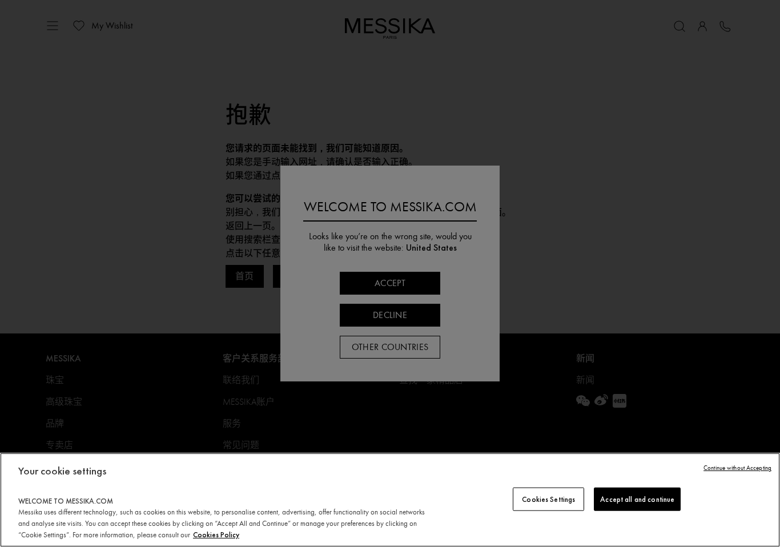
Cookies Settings (548, 499)
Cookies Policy (216, 535)
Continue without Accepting (737, 468)
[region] (390, 500)
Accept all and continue (637, 499)
